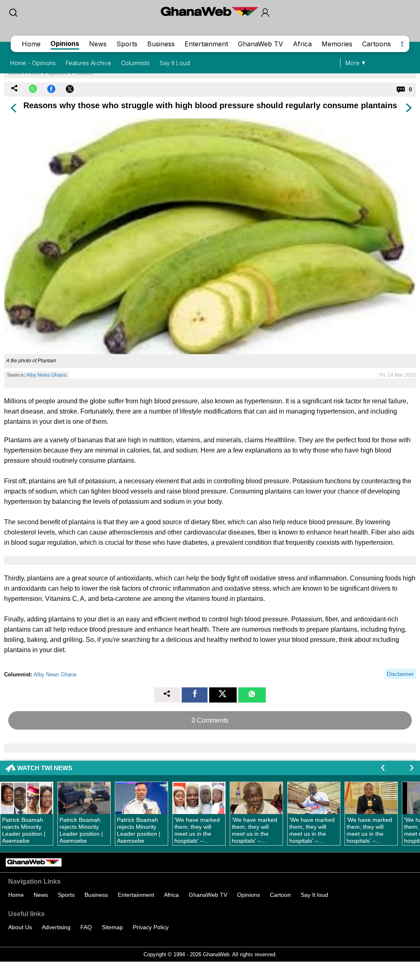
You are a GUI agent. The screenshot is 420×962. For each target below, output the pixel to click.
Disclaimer (400, 674)
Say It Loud (175, 62)
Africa (302, 44)
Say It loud (314, 894)
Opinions (64, 43)
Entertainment (206, 44)
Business (161, 44)
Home (31, 44)
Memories (337, 44)
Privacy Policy (151, 927)
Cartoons (376, 44)
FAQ (86, 927)
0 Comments (210, 720)
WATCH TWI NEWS (44, 767)
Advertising (56, 927)
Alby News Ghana (46, 375)
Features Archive (88, 62)
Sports (126, 44)
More (352, 62)
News (98, 44)
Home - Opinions (33, 62)
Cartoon (280, 894)
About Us (20, 927)
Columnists (135, 62)
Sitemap (112, 927)
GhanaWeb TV (260, 44)
